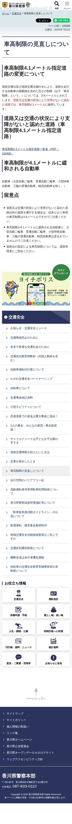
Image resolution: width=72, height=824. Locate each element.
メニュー (67, 8)
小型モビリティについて (25, 406)
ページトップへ (36, 698)
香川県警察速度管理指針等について (32, 502)
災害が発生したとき (23, 461)
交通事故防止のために (24, 337)
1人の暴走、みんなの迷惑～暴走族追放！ (33, 427)
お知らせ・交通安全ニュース (28, 328)
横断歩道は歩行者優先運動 (27, 557)
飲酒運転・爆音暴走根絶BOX (28, 525)
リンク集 (12, 733)
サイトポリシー (16, 720)
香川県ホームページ (19, 739)
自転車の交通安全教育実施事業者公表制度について (34, 568)
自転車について (20, 388)
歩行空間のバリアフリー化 (27, 480)
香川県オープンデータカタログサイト (30, 752)
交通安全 (16, 13)
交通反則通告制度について (27, 548)
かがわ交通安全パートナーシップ (31, 378)
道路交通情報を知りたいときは (30, 452)
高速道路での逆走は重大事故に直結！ (34, 416)
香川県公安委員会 (18, 746)
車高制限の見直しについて (27, 470)
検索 (57, 8)
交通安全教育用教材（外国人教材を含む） (34, 358)
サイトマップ (15, 713)
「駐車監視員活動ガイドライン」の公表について (34, 514)
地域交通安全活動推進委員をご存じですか (34, 536)
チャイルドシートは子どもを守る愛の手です (34, 440)
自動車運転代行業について (27, 369)
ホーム (5, 13)
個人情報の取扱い (18, 726)
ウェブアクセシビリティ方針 (25, 759)
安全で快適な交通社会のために (30, 346)
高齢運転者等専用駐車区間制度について (34, 491)
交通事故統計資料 (21, 397)
